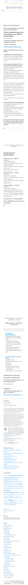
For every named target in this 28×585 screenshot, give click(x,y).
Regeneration (6, 496)
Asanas (5, 530)
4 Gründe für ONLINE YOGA (10, 465)
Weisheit (6, 500)
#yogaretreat (7, 481)
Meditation (7, 490)
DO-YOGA (6, 542)
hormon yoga (7, 547)
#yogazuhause (15, 481)
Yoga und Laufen (8, 574)
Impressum (6, 509)
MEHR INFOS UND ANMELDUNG (13, 394)
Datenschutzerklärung (16, 438)
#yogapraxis (15, 479)
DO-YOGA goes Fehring (9, 461)
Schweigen (6, 564)
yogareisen (18, 503)
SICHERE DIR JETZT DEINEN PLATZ (12, 47)
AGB (5, 512)
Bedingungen (16, 435)
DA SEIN (6, 539)
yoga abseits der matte (17, 500)
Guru (5, 545)
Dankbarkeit (7, 485)
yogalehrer (7, 503)
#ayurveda (6, 475)
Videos (5, 569)
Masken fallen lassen (19, 488)
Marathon (13, 488)
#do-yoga (12, 475)
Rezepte (6, 563)
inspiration (14, 486)
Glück (21, 485)
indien (10, 486)
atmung (20, 483)
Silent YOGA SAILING (9, 566)
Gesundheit (6, 544)
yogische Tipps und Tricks (11, 555)
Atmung (6, 531)
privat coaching (21, 494)
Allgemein (6, 528)
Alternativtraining (14, 483)
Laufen (5, 488)
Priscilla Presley (15, 494)
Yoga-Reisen (8, 561)
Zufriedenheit (12, 505)
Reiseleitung (8, 560)
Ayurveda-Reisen (8, 536)
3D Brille (20, 481)
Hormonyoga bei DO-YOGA (10, 459)
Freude (11, 485)
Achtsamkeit (7, 483)
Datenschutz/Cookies (9, 510)
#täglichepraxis (7, 479)
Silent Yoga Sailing (16, 496)
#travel (18, 478)
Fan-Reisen (8, 558)
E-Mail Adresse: (7, 403)
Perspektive (9, 494)
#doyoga (20, 475)
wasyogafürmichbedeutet (18, 497)
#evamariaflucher (10, 478)
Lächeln (8, 488)
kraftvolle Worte (20, 486)
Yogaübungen (7, 577)
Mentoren (6, 552)
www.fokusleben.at (8, 384)
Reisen (11, 496)
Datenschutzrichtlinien (8, 435)
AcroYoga (6, 527)
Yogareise (13, 503)
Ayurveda (6, 533)
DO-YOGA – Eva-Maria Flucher (17, 581)
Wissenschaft (7, 572)
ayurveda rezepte (9, 534)
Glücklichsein (6, 486)
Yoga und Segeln (8, 575)
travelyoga (6, 497)
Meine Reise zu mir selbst (10, 469)
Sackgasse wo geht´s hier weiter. (12, 467)
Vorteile (11, 497)
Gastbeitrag (17, 485)
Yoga (10, 500)
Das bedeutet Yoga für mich (11, 541)
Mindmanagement (11, 492)
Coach (5, 538)
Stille (5, 567)
